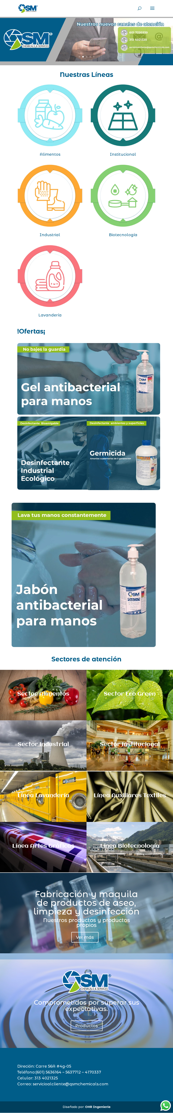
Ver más (85, 937)
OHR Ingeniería (97, 1107)
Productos (86, 1025)
